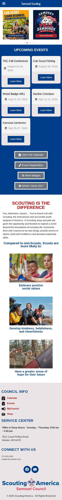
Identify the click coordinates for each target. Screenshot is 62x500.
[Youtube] (35, 469)
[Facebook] (27, 469)
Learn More (16, 81)
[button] (3, 24)
